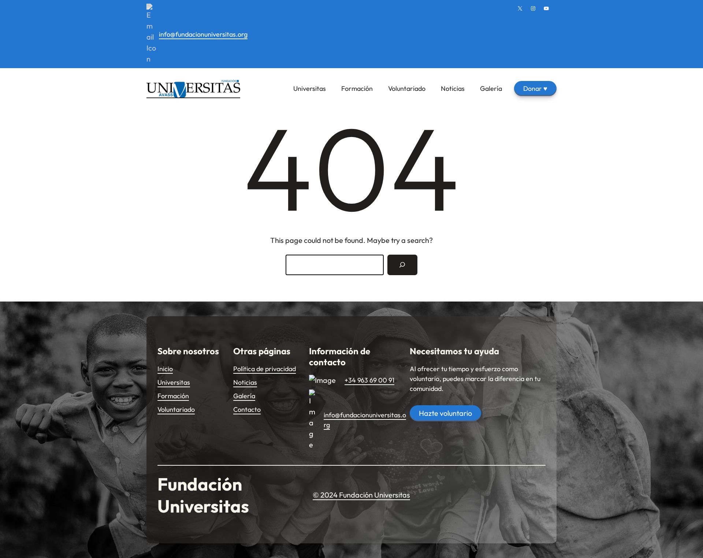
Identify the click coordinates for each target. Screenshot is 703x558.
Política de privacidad (264, 369)
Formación (173, 396)
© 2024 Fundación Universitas (361, 494)
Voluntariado (176, 409)
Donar (535, 88)
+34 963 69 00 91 (369, 380)
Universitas (173, 382)
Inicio (165, 369)
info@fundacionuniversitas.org (203, 34)
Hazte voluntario (445, 413)
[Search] (402, 265)
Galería (244, 396)
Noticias (245, 382)
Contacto (247, 409)
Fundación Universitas (203, 495)
